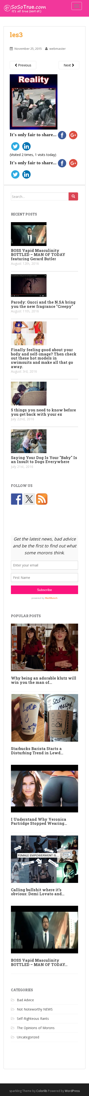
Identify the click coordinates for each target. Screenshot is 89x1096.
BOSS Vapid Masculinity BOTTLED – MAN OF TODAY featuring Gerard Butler (38, 254)
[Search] (73, 196)
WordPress (72, 1091)
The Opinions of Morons (36, 1028)
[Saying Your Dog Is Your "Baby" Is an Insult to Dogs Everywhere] (44, 441)
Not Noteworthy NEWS (35, 1009)
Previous (24, 65)
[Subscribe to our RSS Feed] (41, 499)
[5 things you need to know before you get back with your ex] (44, 393)
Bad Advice (25, 1000)
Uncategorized (28, 1037)
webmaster (57, 48)
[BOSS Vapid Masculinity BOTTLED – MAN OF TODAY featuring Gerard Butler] (44, 234)
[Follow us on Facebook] (16, 499)
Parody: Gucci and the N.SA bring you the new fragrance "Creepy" (43, 304)
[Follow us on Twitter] (29, 499)
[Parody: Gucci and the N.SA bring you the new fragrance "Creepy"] (44, 286)
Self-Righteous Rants (33, 1018)
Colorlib (41, 1091)
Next (68, 65)
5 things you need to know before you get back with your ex (43, 412)
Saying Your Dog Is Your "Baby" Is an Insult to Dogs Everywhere (44, 459)
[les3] (33, 101)
